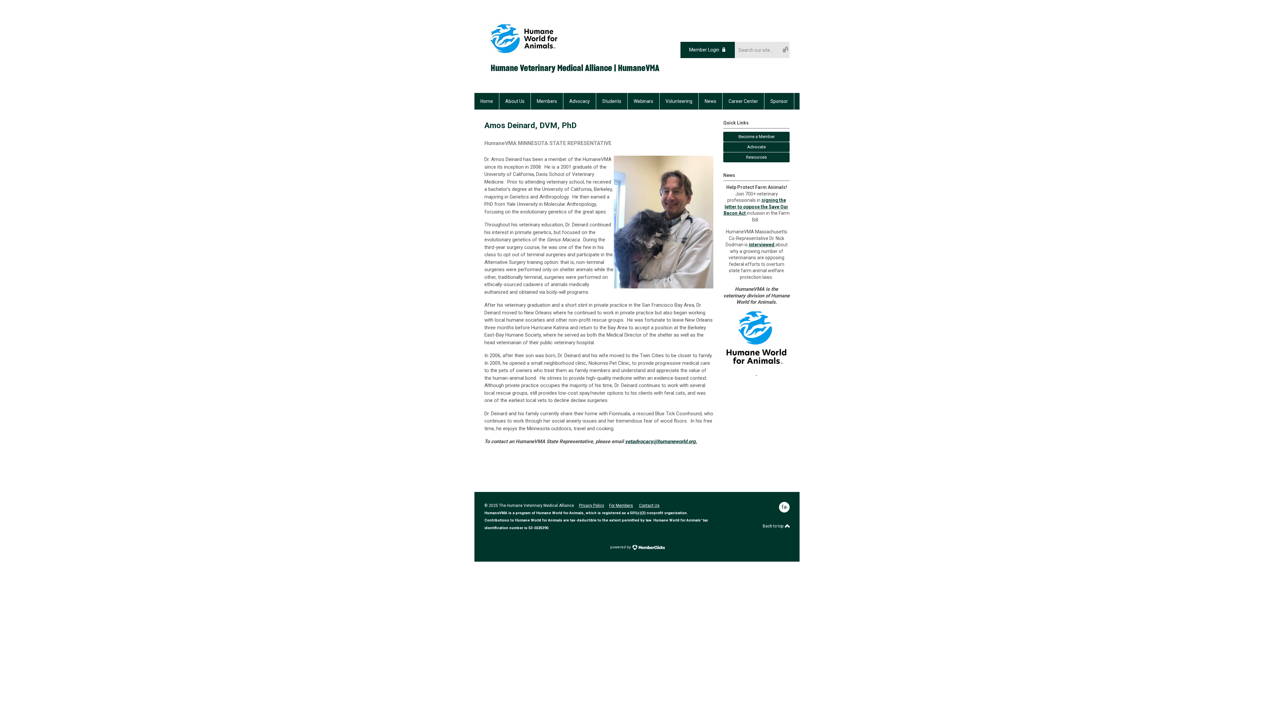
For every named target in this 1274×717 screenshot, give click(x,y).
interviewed (762, 244)
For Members (621, 505)
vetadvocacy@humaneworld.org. (661, 441)
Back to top (773, 526)
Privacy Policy (591, 505)
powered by (621, 547)
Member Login (704, 49)
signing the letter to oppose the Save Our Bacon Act (756, 207)
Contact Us (649, 505)
